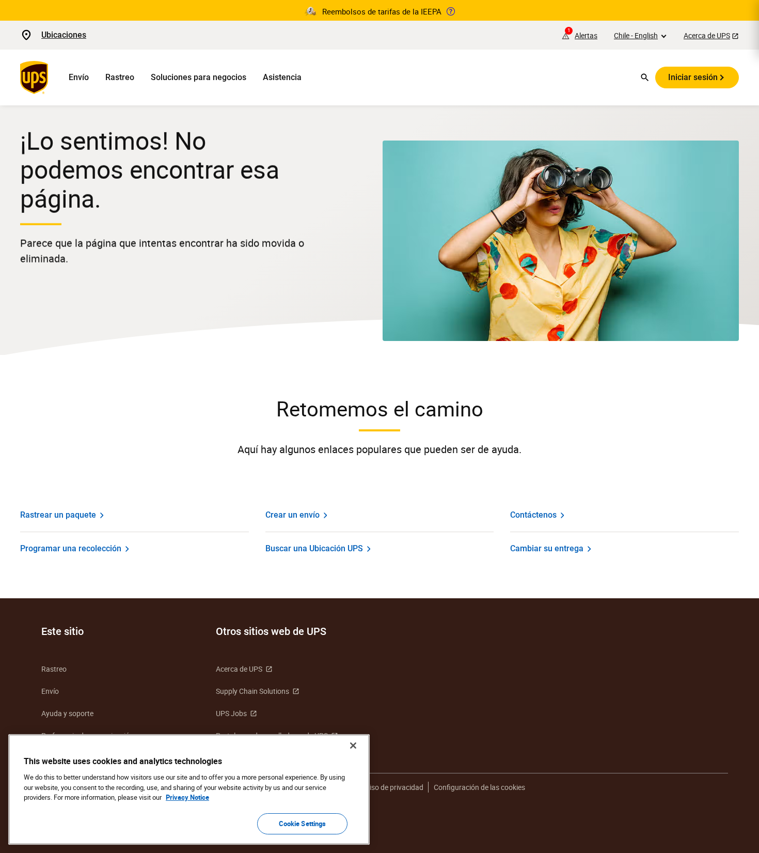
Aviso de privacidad (392, 787)
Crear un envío (292, 515)
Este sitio (62, 631)
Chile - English (636, 35)
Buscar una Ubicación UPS (314, 548)
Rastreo (119, 77)
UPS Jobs (231, 713)
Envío (79, 77)
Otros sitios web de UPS (271, 631)
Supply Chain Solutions (252, 691)
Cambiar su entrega (546, 548)
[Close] (353, 745)
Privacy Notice (187, 797)
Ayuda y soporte (67, 713)
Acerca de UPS (707, 35)
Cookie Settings (302, 823)
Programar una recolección (70, 548)
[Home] (36, 77)
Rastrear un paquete (58, 515)
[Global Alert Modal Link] (451, 11)
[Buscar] (645, 77)
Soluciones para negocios (198, 77)
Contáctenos (533, 515)
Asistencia (282, 77)
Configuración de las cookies (479, 787)
